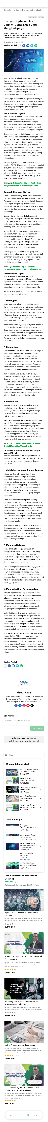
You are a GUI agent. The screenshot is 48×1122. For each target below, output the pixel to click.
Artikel (16, 10)
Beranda (7, 10)
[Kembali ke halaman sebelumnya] (2, 3)
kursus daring (9, 636)
